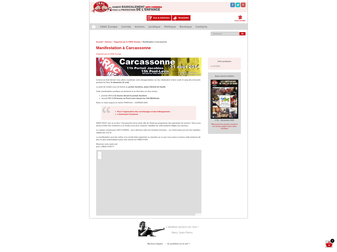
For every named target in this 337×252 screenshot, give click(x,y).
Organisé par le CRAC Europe (127, 42)
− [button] (100, 157)
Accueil (94, 26)
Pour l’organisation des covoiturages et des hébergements (143, 111)
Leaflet (198, 214)
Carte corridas (240, 21)
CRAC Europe (108, 27)
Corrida (126, 27)
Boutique (186, 27)
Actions (140, 27)
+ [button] (100, 153)
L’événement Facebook (127, 114)
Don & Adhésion (161, 18)
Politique (170, 27)
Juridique (154, 27)
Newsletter (183, 18)
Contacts (201, 27)
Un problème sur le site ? (178, 244)
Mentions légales (155, 244)
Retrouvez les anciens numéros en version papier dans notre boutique (224, 126)
